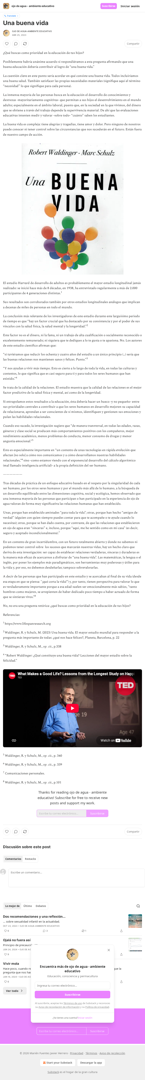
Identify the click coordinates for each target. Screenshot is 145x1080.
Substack (53, 1072)
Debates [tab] (41, 906)
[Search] (138, 906)
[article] (72, 923)
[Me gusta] (7, 43)
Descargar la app (91, 1062)
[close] (109, 950)
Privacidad (76, 1053)
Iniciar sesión (130, 6)
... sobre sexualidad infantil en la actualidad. (31, 921)
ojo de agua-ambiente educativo (32, 31)
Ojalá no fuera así (17, 940)
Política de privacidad (97, 1007)
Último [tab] (27, 906)
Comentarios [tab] (13, 859)
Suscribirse (108, 6)
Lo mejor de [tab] (12, 906)
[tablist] (20, 859)
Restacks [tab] (30, 859)
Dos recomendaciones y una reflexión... (34, 916)
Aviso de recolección (112, 1053)
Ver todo (12, 991)
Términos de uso (72, 1003)
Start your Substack (59, 1062)
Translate (11, 15)
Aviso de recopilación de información (59, 1007)
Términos (91, 1053)
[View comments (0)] (16, 43)
